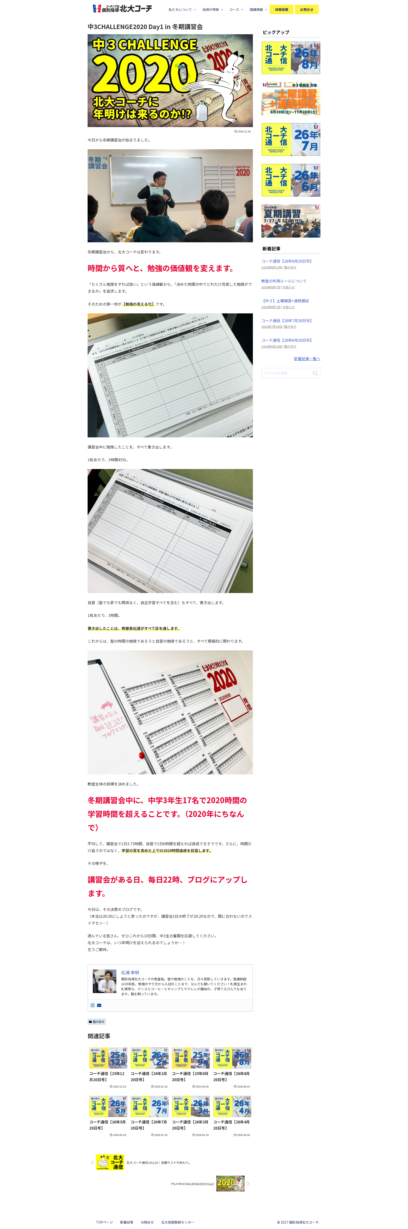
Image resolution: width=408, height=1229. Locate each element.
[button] (315, 374)
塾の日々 (98, 1022)
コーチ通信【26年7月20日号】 (287, 320)
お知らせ (289, 287)
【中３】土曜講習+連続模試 (285, 300)
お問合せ (147, 1222)
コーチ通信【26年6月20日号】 (287, 340)
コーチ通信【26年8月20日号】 (287, 261)
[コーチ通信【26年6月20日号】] (290, 193)
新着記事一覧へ (307, 358)
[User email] (99, 1005)
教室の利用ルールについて (284, 281)
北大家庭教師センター (177, 1222)
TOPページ (104, 1222)
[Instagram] (92, 1005)
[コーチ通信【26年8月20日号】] (290, 71)
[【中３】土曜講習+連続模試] (290, 112)
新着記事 (126, 1222)
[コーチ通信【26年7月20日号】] (290, 152)
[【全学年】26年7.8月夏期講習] (290, 234)
